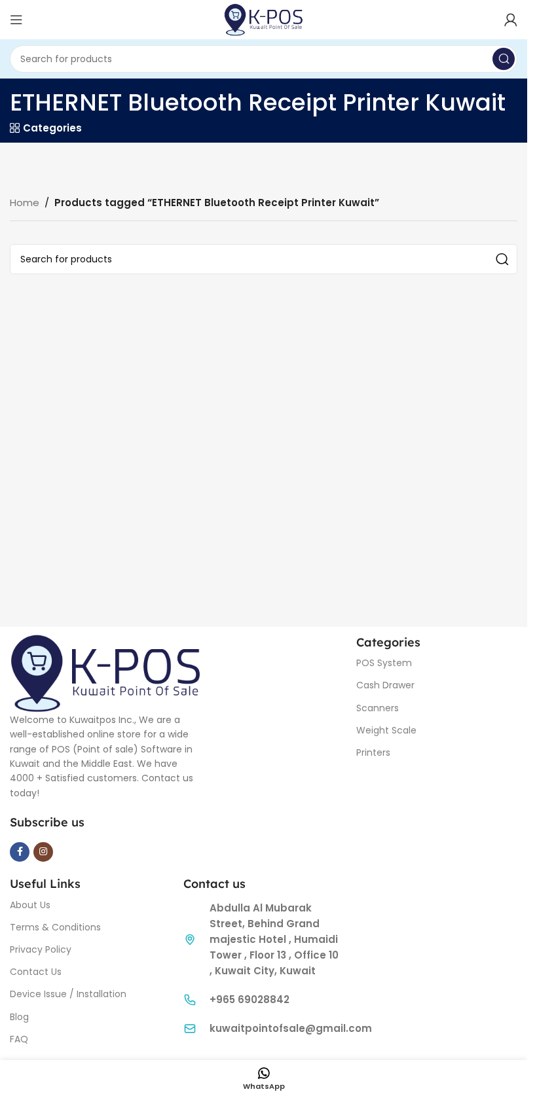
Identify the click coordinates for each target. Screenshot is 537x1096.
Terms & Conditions (55, 927)
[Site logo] (263, 19)
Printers (373, 752)
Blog (19, 1016)
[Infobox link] (263, 1000)
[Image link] (106, 672)
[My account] (511, 20)
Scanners (377, 708)
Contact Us (36, 971)
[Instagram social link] (43, 852)
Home (24, 202)
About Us (30, 904)
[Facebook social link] (19, 852)
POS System (384, 662)
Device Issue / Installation (68, 993)
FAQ (19, 1039)
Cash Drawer (385, 685)
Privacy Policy (40, 949)
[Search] (503, 59)
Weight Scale (386, 730)
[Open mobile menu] (16, 20)
